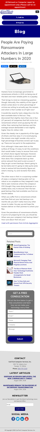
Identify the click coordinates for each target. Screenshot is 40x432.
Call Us (21, 17)
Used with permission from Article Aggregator (19, 223)
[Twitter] (18, 418)
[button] (37, 11)
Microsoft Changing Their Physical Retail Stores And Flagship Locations (23, 262)
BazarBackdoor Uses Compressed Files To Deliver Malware (23, 254)
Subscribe (20, 409)
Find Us (20, 23)
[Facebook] (13, 418)
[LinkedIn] (22, 418)
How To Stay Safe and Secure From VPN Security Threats (23, 283)
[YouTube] (26, 418)
